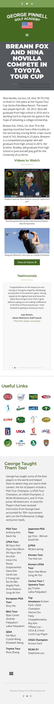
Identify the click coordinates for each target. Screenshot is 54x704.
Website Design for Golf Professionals (27, 690)
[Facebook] (22, 4)
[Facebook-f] (24, 696)
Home (14, 84)
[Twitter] (27, 4)
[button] (27, 34)
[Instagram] (32, 4)
